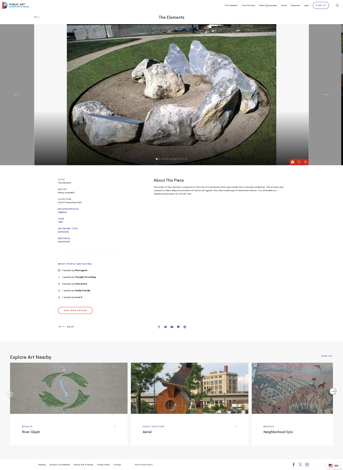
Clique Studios (147, 464)
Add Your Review (75, 310)
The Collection (231, 5)
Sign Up (321, 5)
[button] (156, 159)
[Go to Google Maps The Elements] (292, 162)
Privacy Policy (103, 464)
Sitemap (42, 464)
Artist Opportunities (268, 5)
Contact (117, 464)
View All (327, 356)
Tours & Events (248, 5)
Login (306, 5)
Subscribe (295, 5)
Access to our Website (60, 464)
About (284, 5)
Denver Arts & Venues (83, 464)
